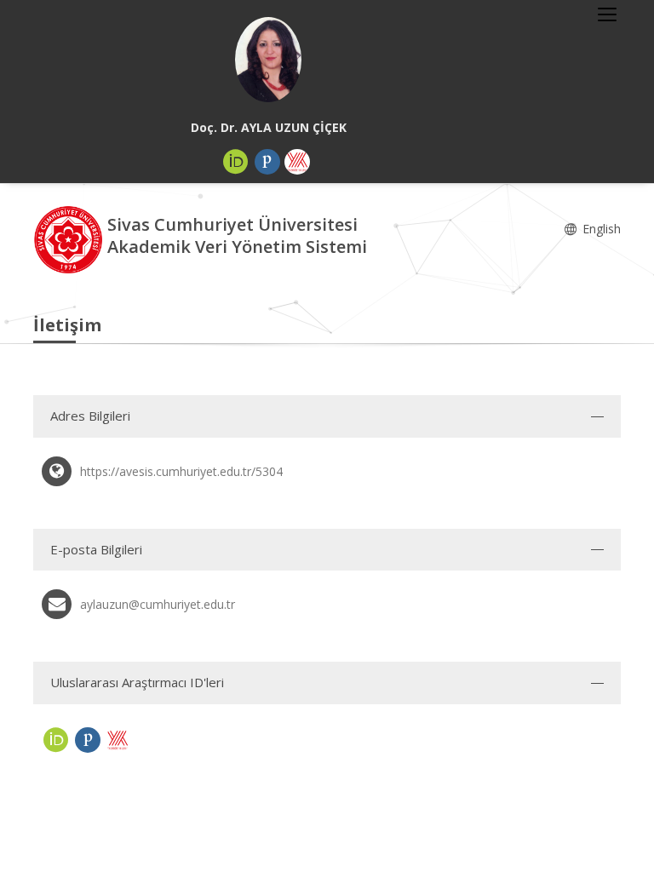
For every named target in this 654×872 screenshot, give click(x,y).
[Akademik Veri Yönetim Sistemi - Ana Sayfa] (70, 238)
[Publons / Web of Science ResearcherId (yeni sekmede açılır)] (267, 162)
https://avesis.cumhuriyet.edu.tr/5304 (181, 471)
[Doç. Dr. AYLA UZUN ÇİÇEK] (268, 59)
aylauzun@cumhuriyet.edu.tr (157, 604)
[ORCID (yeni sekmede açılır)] (235, 162)
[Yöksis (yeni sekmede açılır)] (297, 162)
